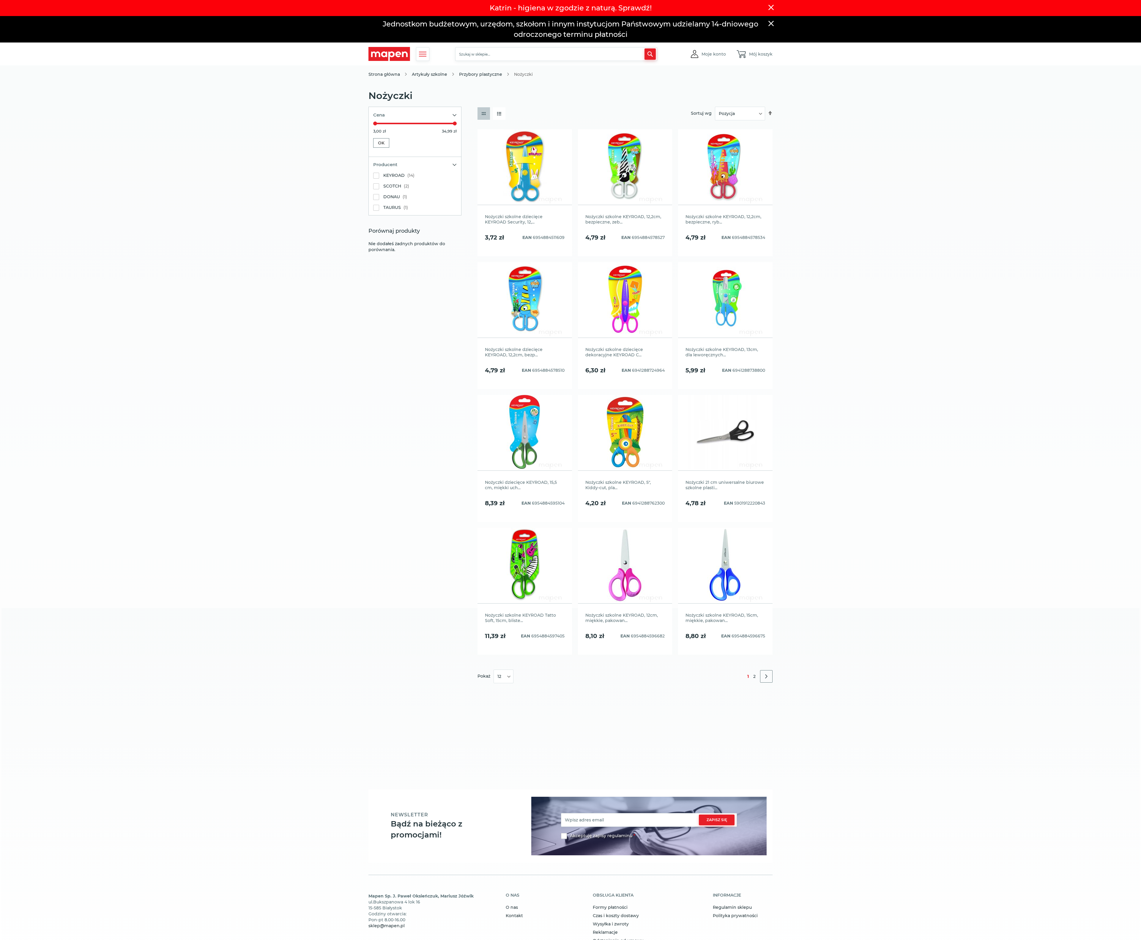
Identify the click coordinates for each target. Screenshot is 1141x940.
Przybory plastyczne (480, 74)
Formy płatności (610, 907)
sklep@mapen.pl (386, 925)
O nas (512, 907)
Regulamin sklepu (732, 907)
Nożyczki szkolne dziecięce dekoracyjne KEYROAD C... (614, 352)
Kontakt (514, 915)
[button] (714, 54)
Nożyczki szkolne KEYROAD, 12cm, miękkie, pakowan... (621, 618)
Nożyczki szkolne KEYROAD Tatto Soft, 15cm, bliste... (520, 618)
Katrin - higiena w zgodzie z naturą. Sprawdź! (571, 8)
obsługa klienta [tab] (613, 895)
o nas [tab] (512, 895)
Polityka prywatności (735, 915)
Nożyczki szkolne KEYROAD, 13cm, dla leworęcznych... (721, 352)
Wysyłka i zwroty (611, 924)
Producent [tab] (385, 164)
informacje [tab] (727, 895)
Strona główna (384, 74)
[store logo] (389, 54)
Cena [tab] (379, 115)
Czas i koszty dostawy (616, 915)
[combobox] (556, 54)
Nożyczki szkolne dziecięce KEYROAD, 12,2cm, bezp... (514, 352)
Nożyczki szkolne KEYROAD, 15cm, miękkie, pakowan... (721, 618)
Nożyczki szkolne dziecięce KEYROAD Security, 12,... (514, 219)
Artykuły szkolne (429, 74)
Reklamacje (605, 932)
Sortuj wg (701, 113)
